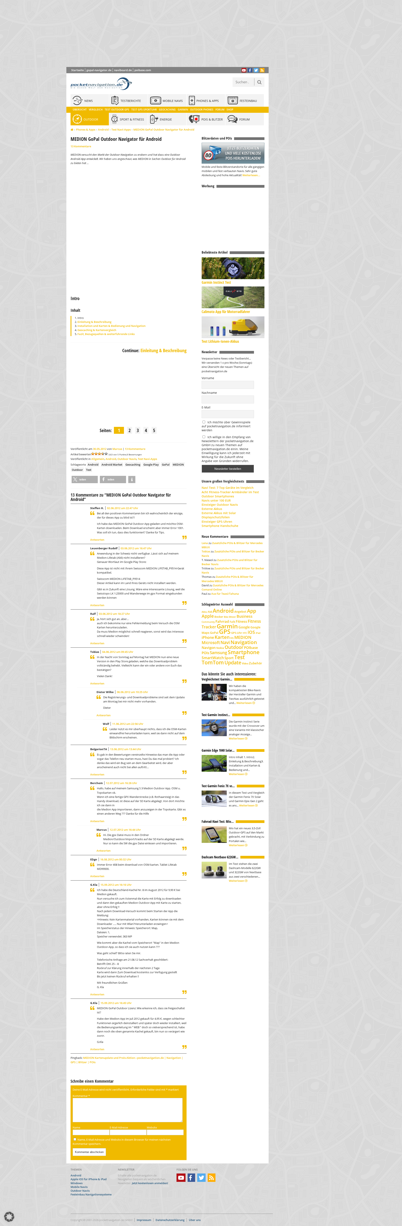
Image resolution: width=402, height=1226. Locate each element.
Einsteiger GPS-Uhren (217, 522)
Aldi (210, 611)
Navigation (244, 642)
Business (245, 616)
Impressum (144, 1220)
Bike (226, 616)
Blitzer (232, 616)
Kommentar (81, 1096)
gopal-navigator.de (98, 70)
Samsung (218, 652)
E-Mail (206, 407)
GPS (225, 631)
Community (208, 621)
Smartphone (243, 652)
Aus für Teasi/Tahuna (225, 594)
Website (152, 1127)
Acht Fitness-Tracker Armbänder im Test (230, 492)
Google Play (151, 464)
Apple (208, 616)
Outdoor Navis (127, 459)
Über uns (195, 1220)
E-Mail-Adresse (119, 1127)
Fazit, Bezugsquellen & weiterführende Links (106, 334)
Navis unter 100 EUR (216, 500)
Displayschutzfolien (216, 517)
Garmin (227, 626)
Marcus (117, 449)
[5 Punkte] (106, 453)
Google (244, 627)
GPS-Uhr (236, 633)
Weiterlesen (244, 703)
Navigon (209, 647)
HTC (245, 632)
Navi (225, 642)
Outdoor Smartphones (218, 496)
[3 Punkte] (99, 453)
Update (232, 662)
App (251, 610)
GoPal (166, 464)
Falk (232, 622)
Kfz (232, 637)
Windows (76, 1183)
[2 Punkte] (96, 453)
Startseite (77, 70)
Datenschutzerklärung (170, 1220)
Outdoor (77, 470)
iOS (251, 632)
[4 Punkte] (102, 453)
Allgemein (97, 459)
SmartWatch (213, 657)
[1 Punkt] (92, 453)
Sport (229, 657)
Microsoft (211, 642)
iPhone (208, 637)
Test (88, 470)
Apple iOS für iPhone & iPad (89, 1179)
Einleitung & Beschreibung (94, 322)
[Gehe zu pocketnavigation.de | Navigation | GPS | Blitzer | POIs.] (72, 129)
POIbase (251, 647)
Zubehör (255, 663)
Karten (222, 637)
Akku (204, 611)
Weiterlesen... (251, 175)
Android (103, 129)
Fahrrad (222, 621)
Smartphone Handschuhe (220, 526)
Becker (218, 617)
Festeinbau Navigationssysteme (91, 1194)
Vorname (208, 378)
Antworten (97, 540)
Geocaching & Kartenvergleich (96, 330)
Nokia (220, 648)
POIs (205, 652)
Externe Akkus (212, 509)
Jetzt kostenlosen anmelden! (150, 1183)
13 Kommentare (81, 146)
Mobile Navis (79, 1187)
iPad (258, 632)
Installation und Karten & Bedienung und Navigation (111, 326)
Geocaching (132, 464)
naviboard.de (123, 70)
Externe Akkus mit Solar (219, 513)
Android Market (112, 464)
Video (245, 663)
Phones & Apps (85, 129)
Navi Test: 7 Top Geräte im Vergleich (228, 488)
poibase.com (142, 70)
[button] (85, 479)
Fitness (241, 621)
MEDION (178, 464)
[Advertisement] (170, 33)
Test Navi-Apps (121, 129)
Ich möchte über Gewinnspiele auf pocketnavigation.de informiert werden (226, 426)
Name (76, 1127)
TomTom (213, 662)
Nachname (209, 393)
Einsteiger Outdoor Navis (220, 505)
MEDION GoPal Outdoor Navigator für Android (163, 129)
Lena (205, 543)
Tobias (206, 551)
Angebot (240, 612)
